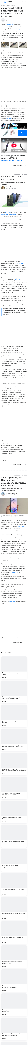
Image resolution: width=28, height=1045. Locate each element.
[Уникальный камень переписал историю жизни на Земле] (14, 788)
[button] (5, 45)
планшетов (13, 214)
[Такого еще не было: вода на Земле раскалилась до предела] (14, 1029)
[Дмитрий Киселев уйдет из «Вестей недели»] (14, 716)
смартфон (20, 29)
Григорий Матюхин (11, 20)
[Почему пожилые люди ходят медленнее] (14, 1004)
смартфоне (15, 572)
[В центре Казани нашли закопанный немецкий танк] (14, 956)
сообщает (21, 526)
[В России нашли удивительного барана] (14, 908)
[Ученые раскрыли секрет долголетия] (14, 884)
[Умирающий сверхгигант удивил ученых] (14, 667)
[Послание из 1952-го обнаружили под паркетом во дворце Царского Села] (14, 740)
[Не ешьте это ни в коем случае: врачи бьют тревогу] (14, 836)
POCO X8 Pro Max (20, 280)
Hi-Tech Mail (17, 174)
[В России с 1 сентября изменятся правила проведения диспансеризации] (14, 764)
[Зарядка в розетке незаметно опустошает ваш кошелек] (14, 980)
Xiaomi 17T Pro (20, 263)
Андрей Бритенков (11, 493)
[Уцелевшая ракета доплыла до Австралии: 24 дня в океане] (14, 692)
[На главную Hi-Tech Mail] (9, 2)
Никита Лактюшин (11, 187)
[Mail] (5, 2)
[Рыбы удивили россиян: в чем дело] (14, 932)
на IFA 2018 (9, 24)
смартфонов (4, 214)
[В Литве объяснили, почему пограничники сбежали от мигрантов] (14, 860)
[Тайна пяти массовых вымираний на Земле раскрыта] (14, 812)
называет (8, 118)
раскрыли (12, 601)
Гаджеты (13, 5)
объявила (8, 212)
